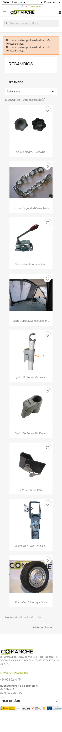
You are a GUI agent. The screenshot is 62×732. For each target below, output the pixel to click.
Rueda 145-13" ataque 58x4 (31, 602)
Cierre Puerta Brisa (31, 489)
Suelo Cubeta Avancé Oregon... (31, 320)
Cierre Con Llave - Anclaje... (31, 545)
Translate (34, 6)
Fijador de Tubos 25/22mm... (31, 377)
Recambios (21, 64)
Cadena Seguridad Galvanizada (31, 208)
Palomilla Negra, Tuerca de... (31, 152)
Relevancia (31, 91)
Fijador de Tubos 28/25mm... (31, 433)
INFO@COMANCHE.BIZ (14, 673)
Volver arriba (42, 627)
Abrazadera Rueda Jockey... (31, 264)
